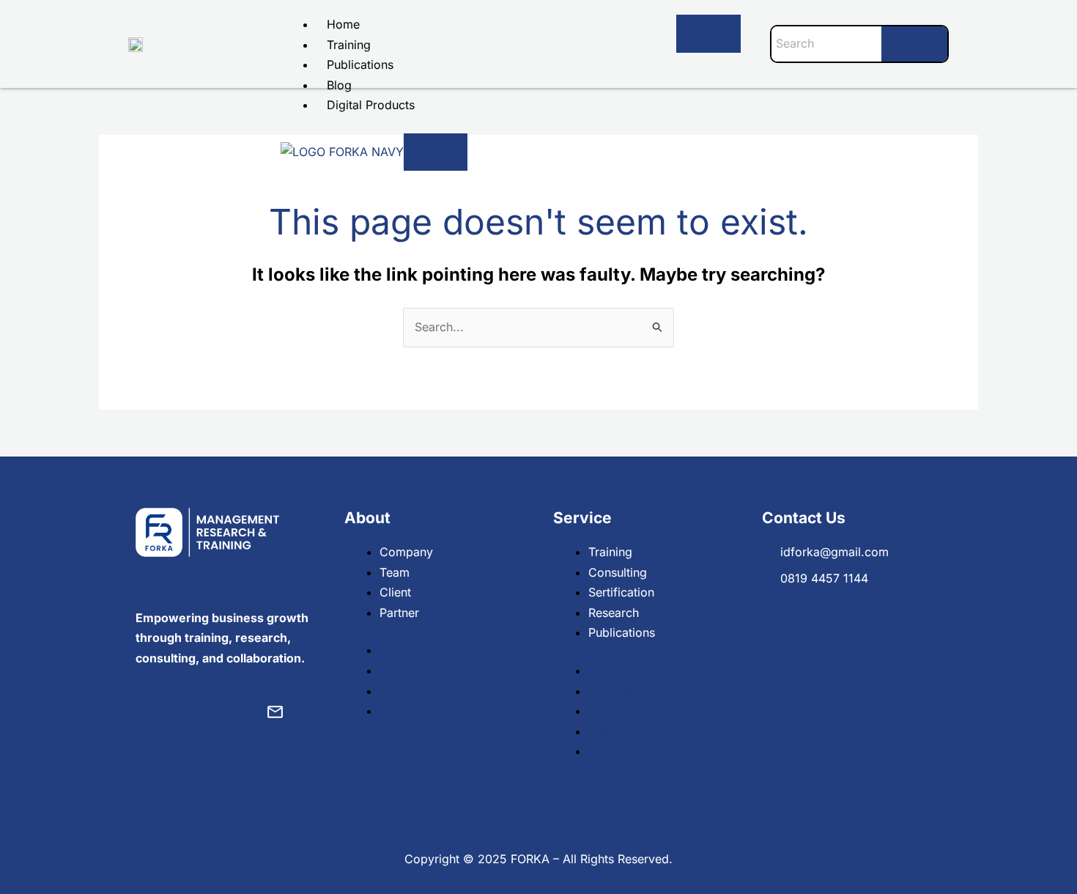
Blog (339, 85)
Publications (360, 64)
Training (349, 44)
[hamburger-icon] (708, 34)
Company (406, 551)
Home (343, 24)
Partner (399, 612)
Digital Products (371, 104)
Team (395, 572)
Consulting (617, 572)
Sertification (621, 592)
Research (613, 612)
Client (395, 592)
